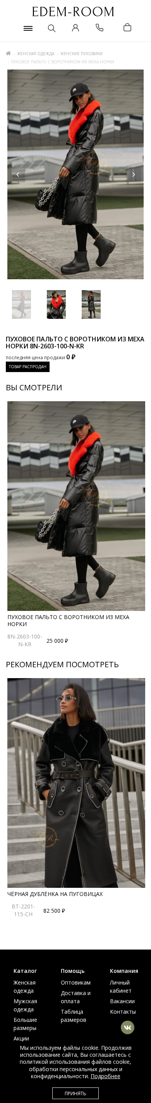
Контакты (123, 1011)
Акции (21, 1038)
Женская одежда (35, 53)
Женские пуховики (81, 53)
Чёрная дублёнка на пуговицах (55, 894)
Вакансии (122, 1001)
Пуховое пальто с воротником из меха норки (68, 620)
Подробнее (105, 1076)
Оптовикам (76, 982)
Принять (75, 1093)
